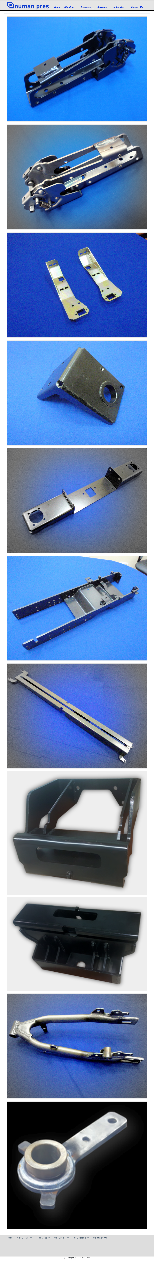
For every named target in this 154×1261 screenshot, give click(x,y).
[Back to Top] (150, 1256)
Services (102, 7)
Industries (119, 7)
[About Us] (75, 7)
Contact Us (137, 7)
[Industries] (125, 7)
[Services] (108, 7)
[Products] (92, 7)
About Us (69, 7)
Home (57, 7)
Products (86, 7)
